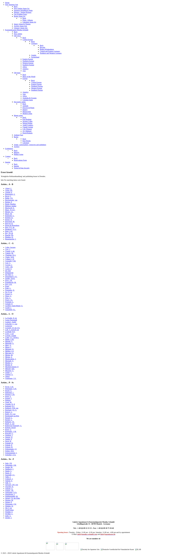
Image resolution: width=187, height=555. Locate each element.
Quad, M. (8, 402)
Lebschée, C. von (11, 324)
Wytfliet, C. (9, 514)
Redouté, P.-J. (10, 406)
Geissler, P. (9, 304)
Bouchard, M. (10, 221)
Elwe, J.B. (8, 280)
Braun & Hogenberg (12, 225)
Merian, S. (8, 357)
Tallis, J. (8, 477)
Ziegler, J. (8, 518)
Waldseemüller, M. (11, 496)
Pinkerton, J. (9, 392)
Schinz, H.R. (9, 451)
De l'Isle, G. (9, 275)
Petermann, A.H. (11, 389)
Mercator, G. (9, 353)
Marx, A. (8, 345)
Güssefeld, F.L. (10, 310)
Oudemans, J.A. (10, 378)
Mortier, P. (8, 365)
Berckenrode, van (11, 200)
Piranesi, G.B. (10, 394)
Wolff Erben (9, 510)
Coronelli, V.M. (10, 261)
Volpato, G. (9, 488)
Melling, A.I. (9, 351)
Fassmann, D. (10, 290)
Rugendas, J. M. (10, 431)
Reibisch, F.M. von (11, 408)
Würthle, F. (9, 512)
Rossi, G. (8, 429)
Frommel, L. (9, 302)
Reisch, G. (8, 412)
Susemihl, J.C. (10, 475)
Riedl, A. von (9, 424)
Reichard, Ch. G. (11, 410)
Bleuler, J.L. (9, 212)
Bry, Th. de (9, 233)
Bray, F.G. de (9, 227)
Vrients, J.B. (9, 490)
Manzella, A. (9, 343)
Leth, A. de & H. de (12, 330)
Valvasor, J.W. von (11, 485)
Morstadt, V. (9, 361)
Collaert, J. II (9, 259)
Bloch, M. (8, 214)
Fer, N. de (8, 292)
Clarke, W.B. (9, 257)
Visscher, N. (9, 487)
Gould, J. (8, 308)
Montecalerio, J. (10, 359)
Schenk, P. (8, 445)
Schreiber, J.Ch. (10, 455)
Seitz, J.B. (8, 463)
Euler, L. (8, 288)
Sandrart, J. (9, 435)
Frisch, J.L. (9, 300)
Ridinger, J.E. (10, 422)
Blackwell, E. (10, 208)
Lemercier (8, 326)
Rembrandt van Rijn (12, 416)
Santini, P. (8, 439)
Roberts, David (10, 428)
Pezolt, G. (8, 391)
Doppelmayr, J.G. (11, 277)
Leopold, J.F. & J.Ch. (12, 328)
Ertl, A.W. (8, 284)
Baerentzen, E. (10, 194)
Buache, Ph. (9, 235)
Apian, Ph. (9, 190)
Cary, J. (7, 249)
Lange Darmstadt (11, 320)
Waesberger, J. (10, 494)
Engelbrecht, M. (10, 282)
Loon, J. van (9, 334)
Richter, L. (8, 420)
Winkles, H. (9, 506)
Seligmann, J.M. (10, 465)
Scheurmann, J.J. (11, 449)
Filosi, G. (8, 296)
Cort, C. (8, 263)
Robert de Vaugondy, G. (13, 426)
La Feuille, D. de (11, 318)
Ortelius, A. (9, 374)
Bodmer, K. (9, 218)
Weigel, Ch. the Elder (12, 498)
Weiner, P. (8, 502)
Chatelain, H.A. (10, 255)
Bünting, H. (9, 237)
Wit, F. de (8, 508)
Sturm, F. (8, 473)
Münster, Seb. (10, 369)
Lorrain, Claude (10, 336)
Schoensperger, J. (11, 453)
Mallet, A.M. (9, 339)
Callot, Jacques (10, 247)
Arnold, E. (8, 192)
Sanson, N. (9, 437)
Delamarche (9, 273)
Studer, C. (8, 471)
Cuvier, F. (8, 269)
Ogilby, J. (8, 372)
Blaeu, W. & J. (10, 210)
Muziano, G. (9, 371)
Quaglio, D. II (10, 404)
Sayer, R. (8, 441)
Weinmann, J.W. (10, 504)
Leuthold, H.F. (10, 332)
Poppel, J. (8, 398)
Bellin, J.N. (9, 198)
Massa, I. (8, 347)
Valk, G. (8, 483)
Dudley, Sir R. (10, 278)
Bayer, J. (8, 196)
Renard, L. (9, 418)
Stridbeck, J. (9, 469)
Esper (7, 286)
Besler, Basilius (10, 204)
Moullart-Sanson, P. (12, 367)
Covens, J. (8, 265)
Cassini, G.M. (10, 251)
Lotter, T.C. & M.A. (12, 337)
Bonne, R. (8, 220)
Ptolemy (8, 400)
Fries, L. (8, 298)
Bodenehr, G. (9, 216)
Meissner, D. (9, 349)
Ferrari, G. (8, 294)
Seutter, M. (9, 467)
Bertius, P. (8, 202)
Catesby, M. (9, 253)
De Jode (8, 271)
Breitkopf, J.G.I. (10, 229)
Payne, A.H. (9, 387)
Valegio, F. (9, 481)
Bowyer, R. (9, 223)
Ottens (7, 376)
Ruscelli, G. (9, 433)
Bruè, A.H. (9, 231)
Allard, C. (8, 188)
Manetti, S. (9, 341)
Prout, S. (8, 396)
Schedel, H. (9, 443)
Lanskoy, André (10, 322)
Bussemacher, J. (10, 239)
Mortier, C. (9, 363)
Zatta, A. (8, 516)
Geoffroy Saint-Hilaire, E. (14, 306)
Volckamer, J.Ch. (11, 492)
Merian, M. (9, 355)
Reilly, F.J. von (10, 414)
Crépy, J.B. (9, 267)
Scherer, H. (9, 447)
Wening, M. (9, 500)
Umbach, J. (9, 479)
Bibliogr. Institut (10, 206)
